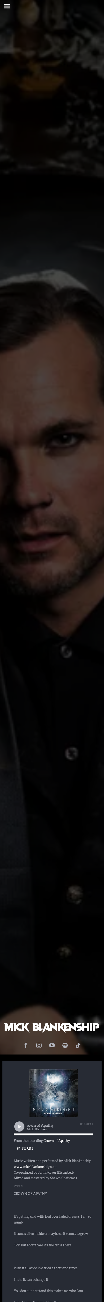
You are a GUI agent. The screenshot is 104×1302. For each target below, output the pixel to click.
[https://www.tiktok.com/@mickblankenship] (78, 1045)
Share (28, 1148)
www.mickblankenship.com (35, 1167)
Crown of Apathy (57, 1141)
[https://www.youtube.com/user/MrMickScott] (52, 1045)
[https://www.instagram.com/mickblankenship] (39, 1045)
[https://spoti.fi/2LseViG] (65, 1045)
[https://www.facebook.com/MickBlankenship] (26, 1045)
